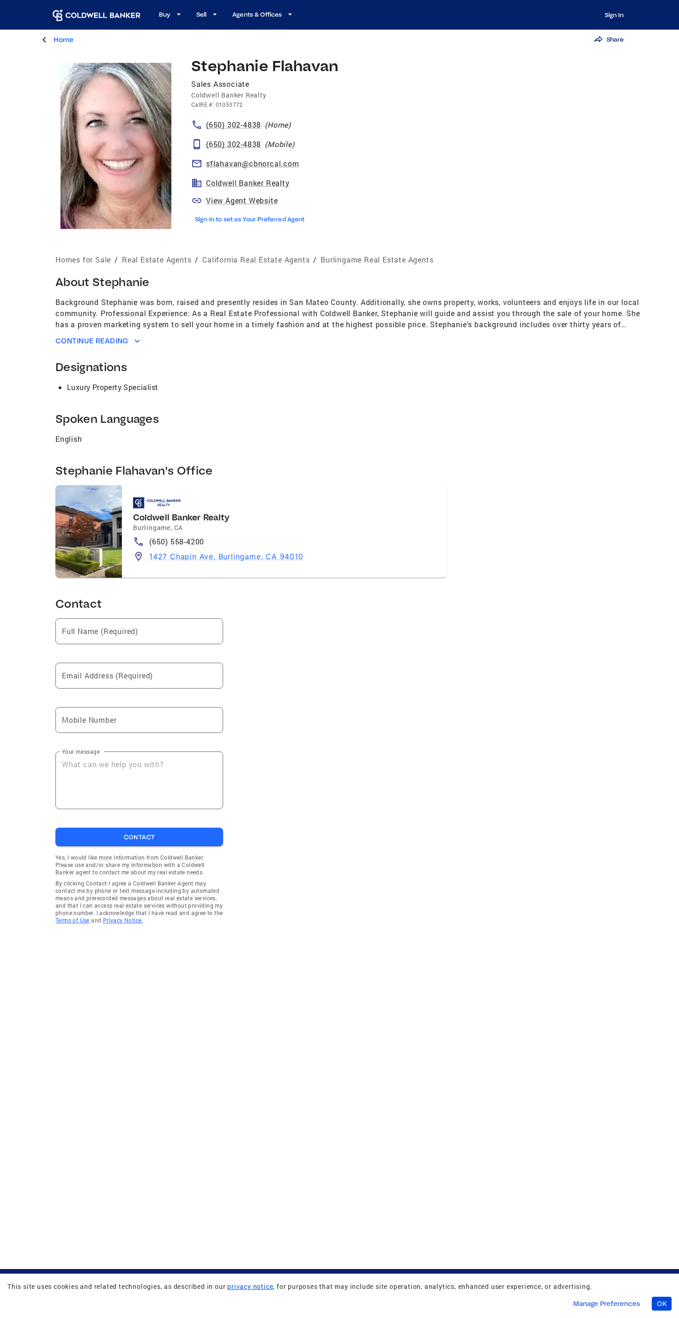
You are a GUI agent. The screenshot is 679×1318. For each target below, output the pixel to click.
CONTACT (139, 837)
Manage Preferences (606, 1304)
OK (662, 1304)
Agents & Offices (257, 14)
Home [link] (63, 39)
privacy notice (250, 1286)
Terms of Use (72, 920)
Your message (81, 751)
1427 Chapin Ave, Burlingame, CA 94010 (226, 556)
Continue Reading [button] (91, 340)
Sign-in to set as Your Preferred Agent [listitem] (249, 219)
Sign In (614, 14)
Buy (164, 14)
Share (615, 39)
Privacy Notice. (123, 920)
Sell (201, 14)
